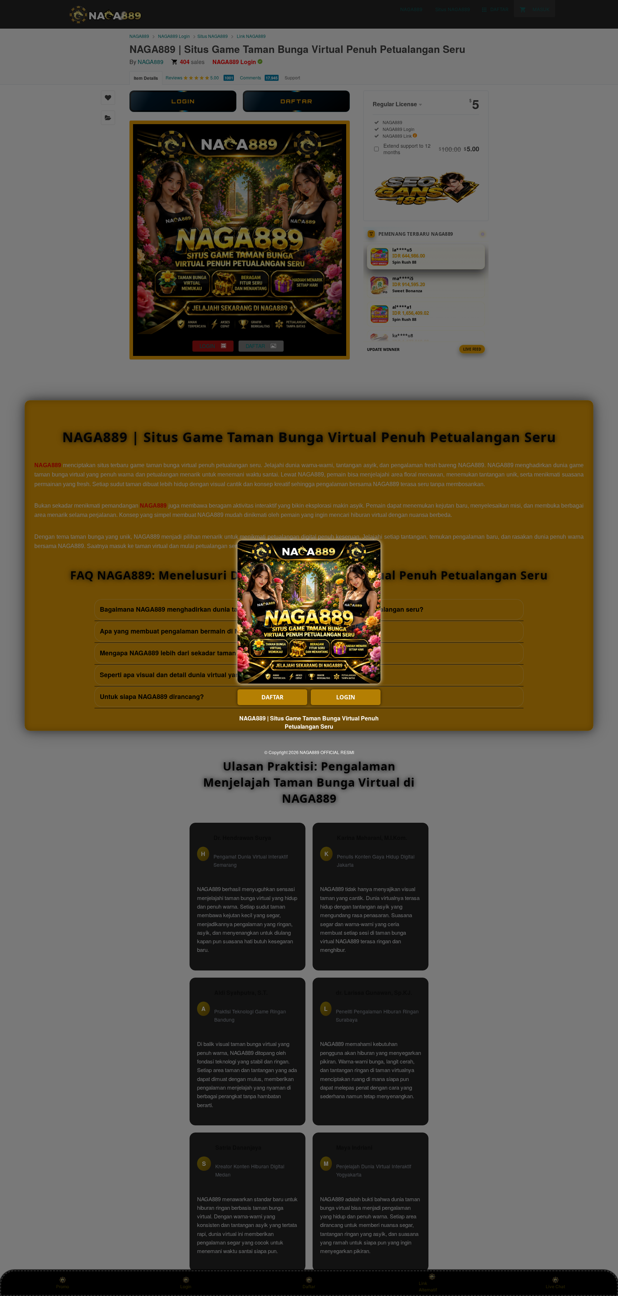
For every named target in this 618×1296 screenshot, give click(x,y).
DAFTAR (272, 697)
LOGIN (345, 697)
